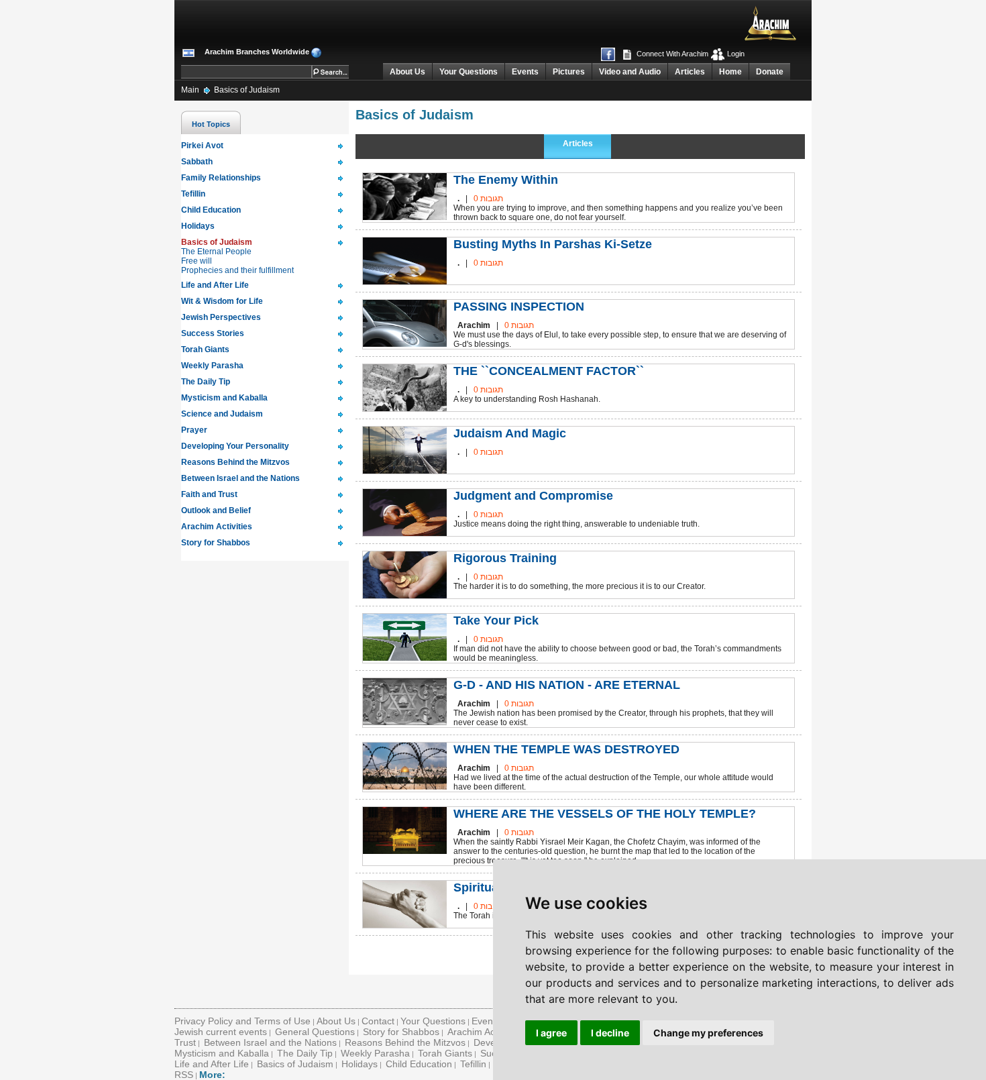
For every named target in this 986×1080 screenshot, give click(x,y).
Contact (378, 1021)
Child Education (419, 1064)
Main (191, 90)
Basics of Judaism (247, 90)
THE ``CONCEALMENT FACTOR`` (548, 371)
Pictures (569, 71)
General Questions (315, 1031)
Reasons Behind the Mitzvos (405, 1042)
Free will (196, 261)
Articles (690, 71)
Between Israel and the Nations (270, 1042)
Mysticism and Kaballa (221, 1053)
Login (735, 54)
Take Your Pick (496, 620)
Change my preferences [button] (708, 1032)
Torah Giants (445, 1053)
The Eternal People (216, 251)
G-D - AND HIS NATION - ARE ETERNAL (566, 685)
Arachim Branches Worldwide (257, 52)
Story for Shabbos (401, 1031)
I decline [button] (610, 1032)
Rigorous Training (505, 558)
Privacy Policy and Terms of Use (242, 1021)
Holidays (359, 1064)
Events (525, 71)
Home (730, 71)
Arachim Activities (484, 1031)
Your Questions (468, 71)
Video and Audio (630, 71)
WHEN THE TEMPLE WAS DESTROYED (566, 749)
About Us (407, 71)
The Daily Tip (305, 1053)
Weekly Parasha (375, 1053)
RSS (183, 1074)
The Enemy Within (505, 179)
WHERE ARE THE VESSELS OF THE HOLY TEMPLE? (604, 813)
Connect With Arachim (671, 54)
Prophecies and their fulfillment (237, 270)
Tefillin (473, 1064)
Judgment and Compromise (533, 495)
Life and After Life (211, 1064)
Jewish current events (220, 1031)
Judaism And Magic (509, 433)
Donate (769, 71)
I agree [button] (551, 1032)
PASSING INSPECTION (518, 306)
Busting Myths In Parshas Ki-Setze (552, 244)
